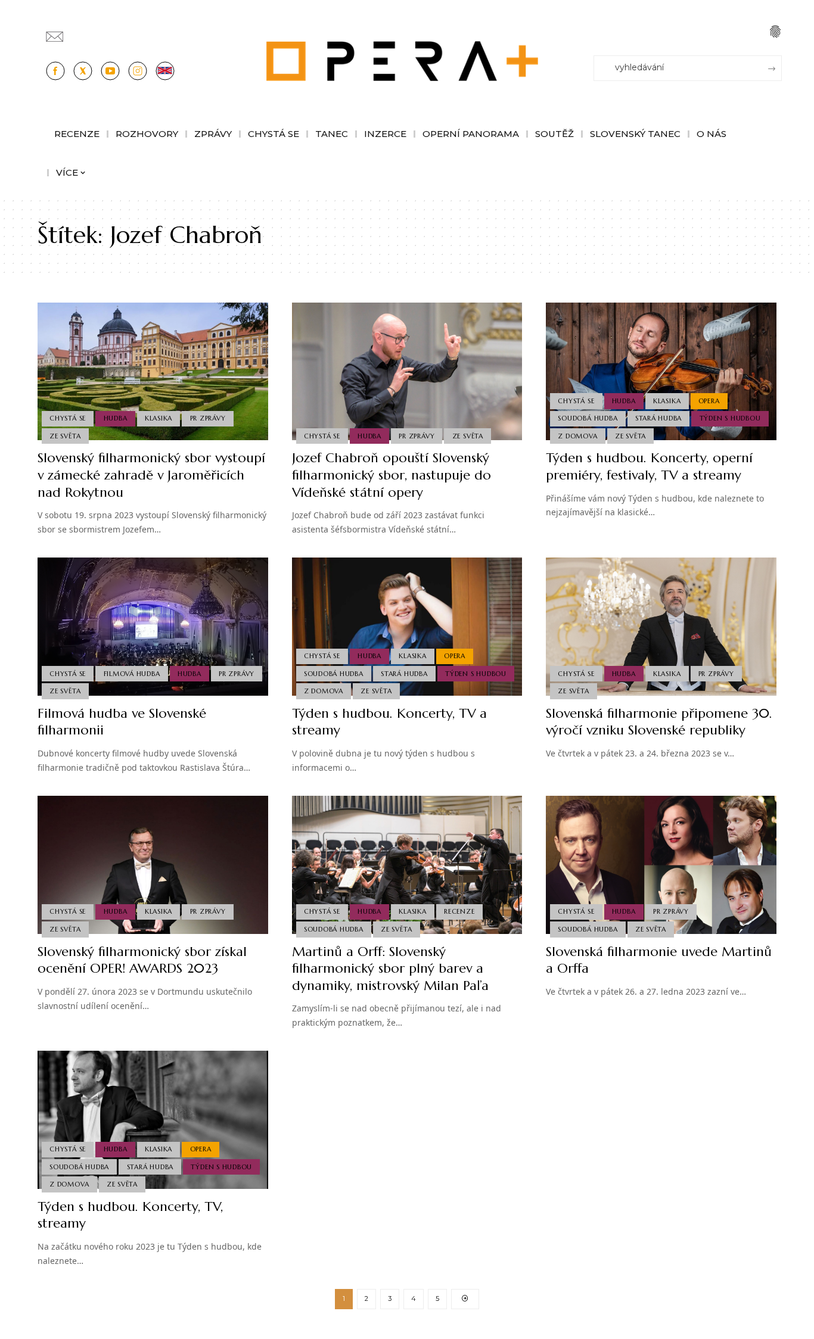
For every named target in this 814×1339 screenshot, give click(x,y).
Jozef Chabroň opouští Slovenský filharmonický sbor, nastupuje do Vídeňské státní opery (391, 475)
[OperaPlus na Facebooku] (55, 70)
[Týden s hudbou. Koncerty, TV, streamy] (153, 1120)
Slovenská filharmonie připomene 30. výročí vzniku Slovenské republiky (659, 722)
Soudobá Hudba (587, 418)
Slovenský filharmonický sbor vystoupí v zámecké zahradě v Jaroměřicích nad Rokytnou (151, 475)
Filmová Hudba (132, 674)
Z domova (577, 436)
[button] (775, 31)
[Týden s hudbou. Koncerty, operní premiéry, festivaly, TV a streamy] (661, 372)
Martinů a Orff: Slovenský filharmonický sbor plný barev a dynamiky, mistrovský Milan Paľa (390, 968)
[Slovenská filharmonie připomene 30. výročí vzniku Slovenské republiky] (661, 627)
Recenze (459, 911)
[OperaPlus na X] (82, 70)
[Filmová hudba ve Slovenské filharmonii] (153, 627)
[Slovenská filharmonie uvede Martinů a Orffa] (661, 865)
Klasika (158, 418)
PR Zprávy (208, 418)
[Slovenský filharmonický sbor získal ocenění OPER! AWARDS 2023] (153, 865)
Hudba (116, 418)
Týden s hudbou (730, 418)
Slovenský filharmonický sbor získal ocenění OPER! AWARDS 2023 (142, 960)
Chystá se (67, 418)
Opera (709, 401)
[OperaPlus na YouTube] (110, 70)
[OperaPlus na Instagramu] (137, 70)
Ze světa (64, 436)
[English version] (165, 70)
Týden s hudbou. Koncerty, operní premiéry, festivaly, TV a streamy (649, 466)
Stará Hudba (658, 418)
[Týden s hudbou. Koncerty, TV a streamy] (407, 627)
